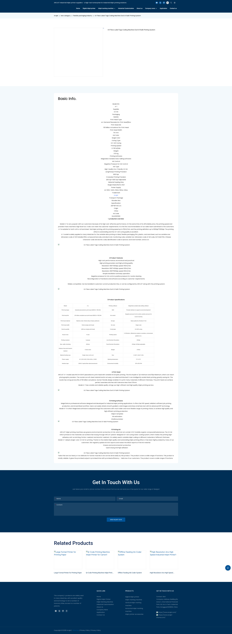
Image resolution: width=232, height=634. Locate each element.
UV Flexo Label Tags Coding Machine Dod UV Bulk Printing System (118, 16)
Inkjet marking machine (133, 600)
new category (66, 16)
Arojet (56, 16)
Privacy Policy (85, 630)
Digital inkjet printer (132, 597)
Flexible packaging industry (82, 16)
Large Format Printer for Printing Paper (68, 573)
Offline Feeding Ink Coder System (130, 573)
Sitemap (76, 630)
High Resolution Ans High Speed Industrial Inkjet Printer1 (161, 573)
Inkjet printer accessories (134, 614)
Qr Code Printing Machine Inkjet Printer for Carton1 (100, 573)
